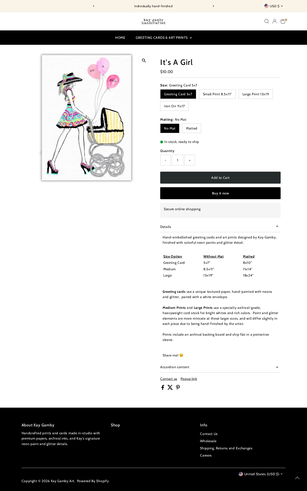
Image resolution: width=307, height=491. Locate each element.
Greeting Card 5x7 (178, 94)
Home (120, 37)
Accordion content (174, 367)
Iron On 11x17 (174, 106)
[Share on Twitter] (170, 388)
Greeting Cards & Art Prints (162, 37)
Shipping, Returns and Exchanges (226, 448)
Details (165, 227)
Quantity (167, 151)
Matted (191, 128)
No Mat (170, 128)
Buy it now (220, 193)
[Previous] (94, 6)
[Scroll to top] (297, 478)
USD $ (274, 6)
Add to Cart (220, 177)
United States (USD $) (261, 474)
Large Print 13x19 (255, 94)
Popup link (189, 378)
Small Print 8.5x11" (217, 94)
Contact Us (209, 434)
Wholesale (208, 441)
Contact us (168, 378)
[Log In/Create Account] (274, 21)
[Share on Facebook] (163, 388)
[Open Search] (267, 21)
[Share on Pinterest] (178, 388)
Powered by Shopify (93, 481)
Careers (206, 455)
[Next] (213, 6)
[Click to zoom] (143, 60)
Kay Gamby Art (62, 481)
